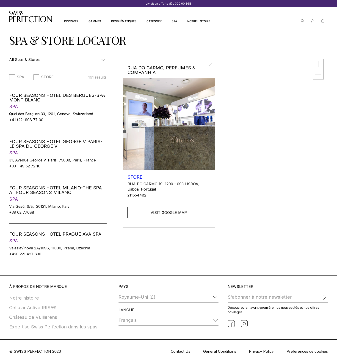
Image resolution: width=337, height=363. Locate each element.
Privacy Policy (261, 351)
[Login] (313, 21)
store (47, 77)
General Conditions (219, 351)
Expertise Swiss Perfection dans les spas (53, 327)
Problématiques (123, 21)
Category (154, 21)
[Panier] (323, 21)
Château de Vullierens (33, 317)
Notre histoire (198, 21)
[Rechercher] (303, 21)
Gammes (94, 21)
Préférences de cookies (307, 351)
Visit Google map (169, 212)
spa (20, 77)
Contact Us (180, 351)
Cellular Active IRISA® (32, 307)
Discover (71, 21)
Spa (174, 21)
